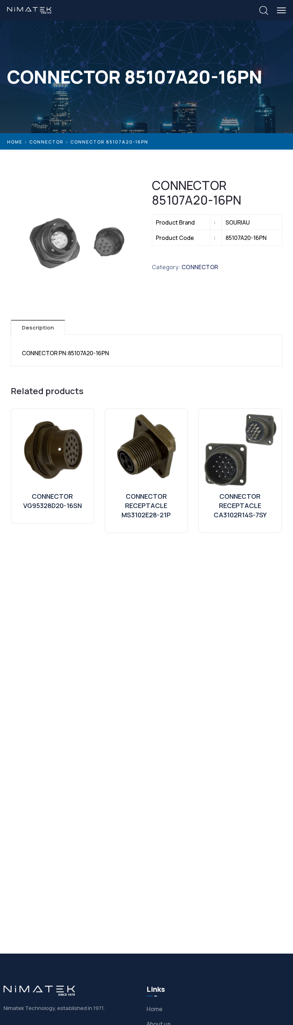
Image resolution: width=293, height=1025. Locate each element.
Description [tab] (38, 327)
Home (15, 142)
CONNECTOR (46, 142)
